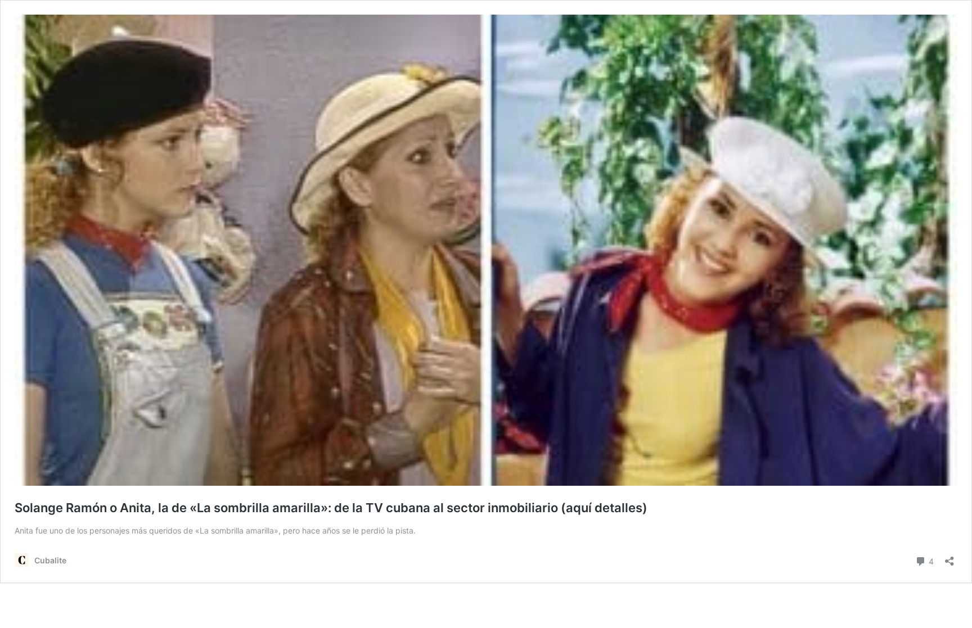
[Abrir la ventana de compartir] (949, 557)
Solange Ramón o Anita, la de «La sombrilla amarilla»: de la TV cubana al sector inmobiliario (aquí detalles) (331, 507)
